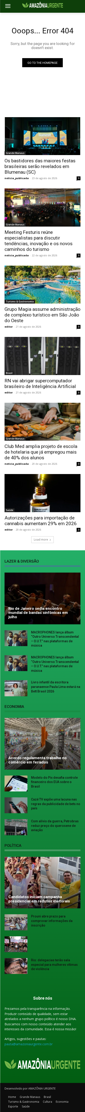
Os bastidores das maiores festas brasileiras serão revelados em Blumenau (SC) (40, 166)
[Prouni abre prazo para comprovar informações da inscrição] (16, 922)
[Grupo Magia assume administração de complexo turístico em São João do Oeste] (42, 285)
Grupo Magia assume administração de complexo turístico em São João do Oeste (42, 314)
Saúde (9, 510)
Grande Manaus (15, 153)
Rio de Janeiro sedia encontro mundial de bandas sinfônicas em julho (38, 612)
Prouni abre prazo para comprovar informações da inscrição (52, 920)
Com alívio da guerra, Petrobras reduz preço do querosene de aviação (55, 825)
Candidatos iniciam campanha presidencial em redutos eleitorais (39, 899)
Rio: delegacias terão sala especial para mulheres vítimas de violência (54, 964)
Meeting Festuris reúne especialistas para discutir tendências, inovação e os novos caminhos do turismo (39, 241)
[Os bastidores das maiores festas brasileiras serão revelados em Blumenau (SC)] (42, 136)
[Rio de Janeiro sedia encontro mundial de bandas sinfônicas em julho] (42, 598)
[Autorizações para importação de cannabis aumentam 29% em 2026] (42, 493)
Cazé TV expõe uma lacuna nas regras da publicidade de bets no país (55, 804)
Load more (41, 539)
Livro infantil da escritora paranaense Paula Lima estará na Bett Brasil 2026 (55, 686)
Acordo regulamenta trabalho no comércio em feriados (37, 760)
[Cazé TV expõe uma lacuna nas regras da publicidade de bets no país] (16, 805)
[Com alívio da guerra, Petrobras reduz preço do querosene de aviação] (16, 827)
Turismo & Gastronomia (20, 301)
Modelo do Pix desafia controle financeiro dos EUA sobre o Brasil (54, 782)
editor (9, 326)
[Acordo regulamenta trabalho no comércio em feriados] (42, 744)
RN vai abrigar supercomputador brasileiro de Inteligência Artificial (40, 383)
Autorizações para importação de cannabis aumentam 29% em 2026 (41, 520)
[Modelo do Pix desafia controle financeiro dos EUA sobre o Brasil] (16, 783)
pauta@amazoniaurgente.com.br (29, 1044)
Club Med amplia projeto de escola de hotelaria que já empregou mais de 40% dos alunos (41, 452)
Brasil (9, 373)
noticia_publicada (17, 178)
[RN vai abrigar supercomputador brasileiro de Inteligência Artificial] (42, 356)
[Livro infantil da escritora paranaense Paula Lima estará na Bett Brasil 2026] (16, 688)
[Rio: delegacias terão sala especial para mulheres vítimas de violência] (16, 966)
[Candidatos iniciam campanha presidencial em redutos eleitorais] (42, 883)
